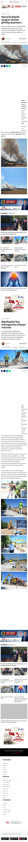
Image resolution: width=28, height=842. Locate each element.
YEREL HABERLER (22, 42)
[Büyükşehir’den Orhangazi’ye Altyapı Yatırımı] (20, 241)
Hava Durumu (6, 784)
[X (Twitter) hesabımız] (13, 753)
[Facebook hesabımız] (11, 753)
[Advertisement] (14, 84)
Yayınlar (4, 797)
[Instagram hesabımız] (15, 753)
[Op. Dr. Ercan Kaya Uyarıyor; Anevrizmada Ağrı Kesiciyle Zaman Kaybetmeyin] (14, 279)
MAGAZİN (5, 772)
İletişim (4, 814)
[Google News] (24, 67)
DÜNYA (4, 774)
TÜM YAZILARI (22, 38)
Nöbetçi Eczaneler (7, 780)
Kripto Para (5, 788)
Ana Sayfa (5, 803)
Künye (4, 807)
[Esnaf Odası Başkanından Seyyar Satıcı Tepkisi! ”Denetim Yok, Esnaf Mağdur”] (14, 711)
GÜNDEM (15, 42)
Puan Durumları (6, 786)
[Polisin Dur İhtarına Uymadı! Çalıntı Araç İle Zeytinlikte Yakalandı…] (14, 223)
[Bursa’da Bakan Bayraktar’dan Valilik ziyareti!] (7, 241)
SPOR (4, 767)
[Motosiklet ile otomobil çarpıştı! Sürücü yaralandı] (7, 259)
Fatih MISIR (7, 38)
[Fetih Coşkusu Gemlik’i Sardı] (20, 259)
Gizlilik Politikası (6, 810)
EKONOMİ (5, 765)
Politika (4, 769)
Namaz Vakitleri (6, 782)
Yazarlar (4, 805)
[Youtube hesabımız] (17, 753)
